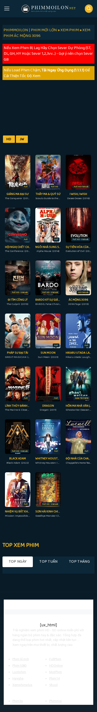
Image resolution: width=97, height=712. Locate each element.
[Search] (89, 8)
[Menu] (7, 8)
